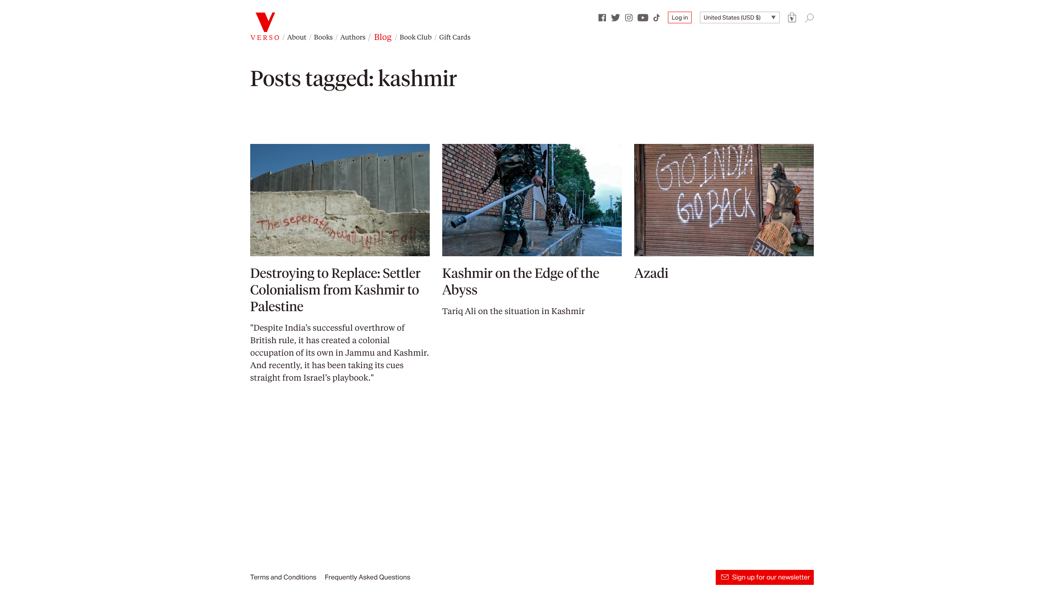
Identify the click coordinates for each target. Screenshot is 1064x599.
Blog (383, 36)
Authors (352, 36)
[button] (792, 17)
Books (323, 36)
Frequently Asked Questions (367, 577)
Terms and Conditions (283, 577)
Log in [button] (680, 17)
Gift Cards (454, 36)
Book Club (415, 36)
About (296, 36)
